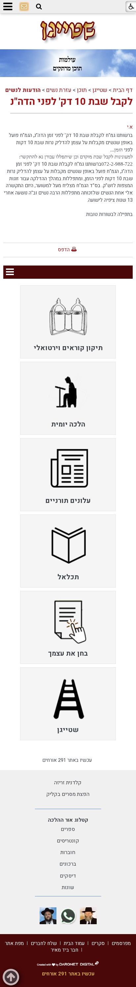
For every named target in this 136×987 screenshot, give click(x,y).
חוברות (67, 852)
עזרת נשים (58, 90)
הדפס (64, 249)
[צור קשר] (24, 7)
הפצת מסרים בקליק (67, 794)
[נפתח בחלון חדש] (88, 915)
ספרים (68, 829)
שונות (68, 887)
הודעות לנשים (23, 90)
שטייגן (99, 90)
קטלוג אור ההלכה (68, 820)
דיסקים (68, 876)
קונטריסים (68, 841)
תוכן (82, 90)
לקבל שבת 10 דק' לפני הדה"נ (71, 102)
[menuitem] (68, 321)
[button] (39, 7)
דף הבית (123, 90)
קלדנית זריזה (68, 783)
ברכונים (67, 864)
